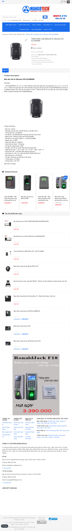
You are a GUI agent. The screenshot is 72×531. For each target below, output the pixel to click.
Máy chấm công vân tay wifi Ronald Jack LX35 (27, 341)
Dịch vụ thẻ (48, 29)
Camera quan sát (59, 24)
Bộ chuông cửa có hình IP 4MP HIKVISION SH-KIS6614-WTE (31, 221)
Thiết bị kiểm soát (24, 24)
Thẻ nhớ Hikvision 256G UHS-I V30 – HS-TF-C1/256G (29, 251)
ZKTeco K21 (26, 20)
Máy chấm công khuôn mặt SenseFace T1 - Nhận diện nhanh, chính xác (34, 296)
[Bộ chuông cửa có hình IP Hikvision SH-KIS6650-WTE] (8, 239)
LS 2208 (34, 20)
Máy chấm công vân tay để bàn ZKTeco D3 (26, 266)
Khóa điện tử (47, 24)
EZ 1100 (40, 20)
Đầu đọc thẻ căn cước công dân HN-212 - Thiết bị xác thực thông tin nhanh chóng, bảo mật (40, 281)
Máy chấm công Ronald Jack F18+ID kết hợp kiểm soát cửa (61, 198)
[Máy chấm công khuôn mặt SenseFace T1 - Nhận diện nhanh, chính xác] (8, 298)
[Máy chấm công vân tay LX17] (8, 328)
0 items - (63, 2)
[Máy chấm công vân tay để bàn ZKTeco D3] (8, 268)
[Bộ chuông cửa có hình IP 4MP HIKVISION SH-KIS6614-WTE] (8, 224)
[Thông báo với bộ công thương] (53, 518)
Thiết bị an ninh (24, 29)
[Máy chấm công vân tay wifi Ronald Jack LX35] (8, 343)
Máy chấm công (11, 24)
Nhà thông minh (37, 29)
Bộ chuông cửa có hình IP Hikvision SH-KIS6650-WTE (29, 236)
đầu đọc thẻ (20, 86)
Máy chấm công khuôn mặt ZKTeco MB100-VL (27, 311)
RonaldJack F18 (16, 20)
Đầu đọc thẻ (20, 34)
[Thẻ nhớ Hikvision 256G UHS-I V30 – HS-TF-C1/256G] (8, 254)
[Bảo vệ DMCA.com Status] (41, 522)
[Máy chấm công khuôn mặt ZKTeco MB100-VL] (8, 313)
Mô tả (5, 70)
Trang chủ (5, 34)
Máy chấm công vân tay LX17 (22, 326)
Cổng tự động (36, 24)
